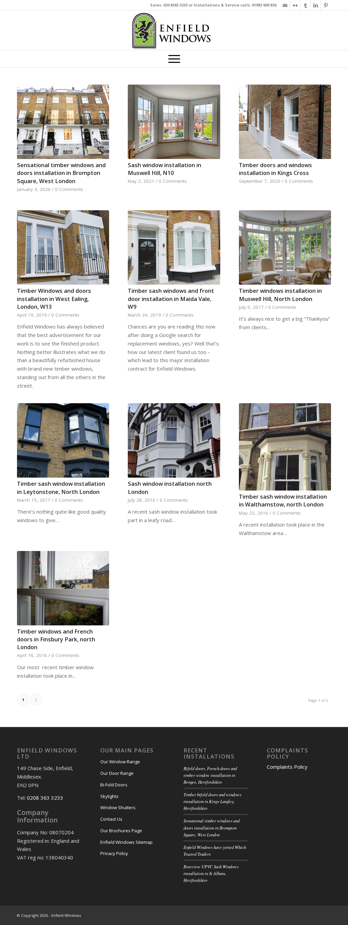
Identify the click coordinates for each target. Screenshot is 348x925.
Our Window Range (120, 762)
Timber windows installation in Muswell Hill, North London (280, 294)
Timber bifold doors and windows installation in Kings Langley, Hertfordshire (212, 801)
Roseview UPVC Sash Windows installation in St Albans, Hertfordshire (211, 873)
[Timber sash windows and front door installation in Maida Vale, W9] (174, 247)
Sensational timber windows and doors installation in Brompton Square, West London (61, 172)
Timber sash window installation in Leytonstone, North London (61, 487)
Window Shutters (118, 807)
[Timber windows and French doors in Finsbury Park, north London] (63, 588)
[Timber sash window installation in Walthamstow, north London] (285, 447)
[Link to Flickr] (295, 5)
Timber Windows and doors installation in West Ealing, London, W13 (54, 298)
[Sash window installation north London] (174, 440)
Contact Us (111, 819)
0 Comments (69, 189)
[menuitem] (174, 58)
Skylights (109, 796)
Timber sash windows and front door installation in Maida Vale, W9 (171, 298)
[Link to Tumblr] (305, 5)
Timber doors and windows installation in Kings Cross (275, 169)
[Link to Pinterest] (326, 5)
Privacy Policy (114, 853)
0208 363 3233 (45, 797)
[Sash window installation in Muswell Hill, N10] (174, 122)
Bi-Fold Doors (113, 785)
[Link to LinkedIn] (315, 5)
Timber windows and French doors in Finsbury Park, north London (56, 639)
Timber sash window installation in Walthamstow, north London (283, 500)
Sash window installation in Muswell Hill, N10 (164, 169)
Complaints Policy (287, 766)
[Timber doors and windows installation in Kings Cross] (285, 122)
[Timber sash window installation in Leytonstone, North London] (63, 440)
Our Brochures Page (121, 831)
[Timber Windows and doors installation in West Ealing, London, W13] (63, 247)
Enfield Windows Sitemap (126, 842)
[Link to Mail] (285, 5)
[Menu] (174, 58)
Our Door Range (117, 773)
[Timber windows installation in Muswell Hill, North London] (285, 247)
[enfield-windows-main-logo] (174, 30)
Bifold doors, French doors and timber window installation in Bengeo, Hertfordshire (210, 775)
